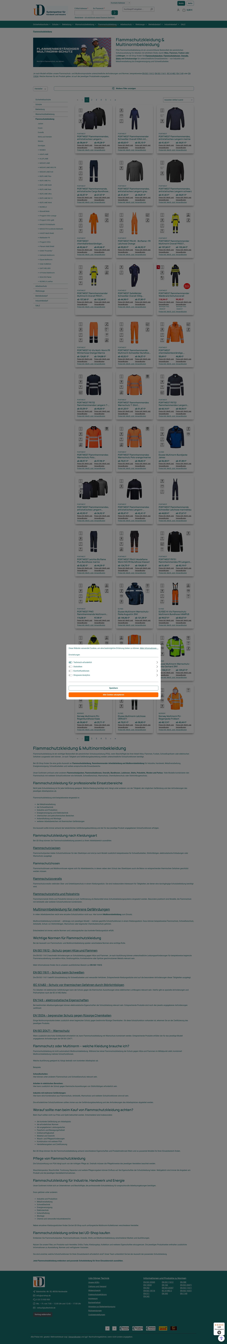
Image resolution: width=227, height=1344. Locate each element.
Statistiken (77, 666)
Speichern (113, 688)
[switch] (70, 667)
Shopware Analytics (81, 675)
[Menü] (223, 1324)
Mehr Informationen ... (149, 648)
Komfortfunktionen (81, 671)
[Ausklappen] (157, 662)
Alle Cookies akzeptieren (113, 695)
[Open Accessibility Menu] (221, 1338)
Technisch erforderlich (82, 662)
